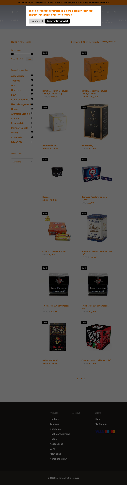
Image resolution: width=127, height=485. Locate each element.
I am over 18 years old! (57, 21)
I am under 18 (37, 21)
